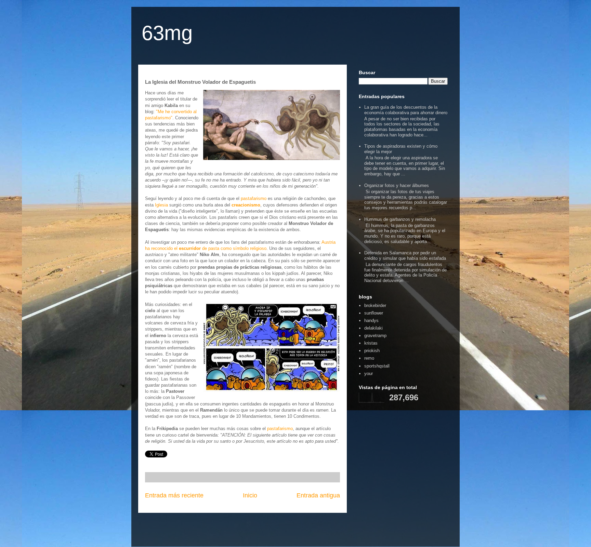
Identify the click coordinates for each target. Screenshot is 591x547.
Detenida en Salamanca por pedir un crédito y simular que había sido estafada (405, 255)
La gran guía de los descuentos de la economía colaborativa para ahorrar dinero (405, 110)
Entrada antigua (318, 495)
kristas (371, 343)
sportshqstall (377, 366)
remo (369, 358)
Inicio (250, 495)
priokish (372, 350)
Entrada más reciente (174, 495)
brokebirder (375, 305)
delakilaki (373, 328)
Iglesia (161, 205)
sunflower (373, 313)
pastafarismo (253, 198)
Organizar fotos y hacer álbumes (396, 185)
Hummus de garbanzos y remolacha (400, 219)
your (368, 373)
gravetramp (375, 335)
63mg (167, 33)
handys (371, 320)
